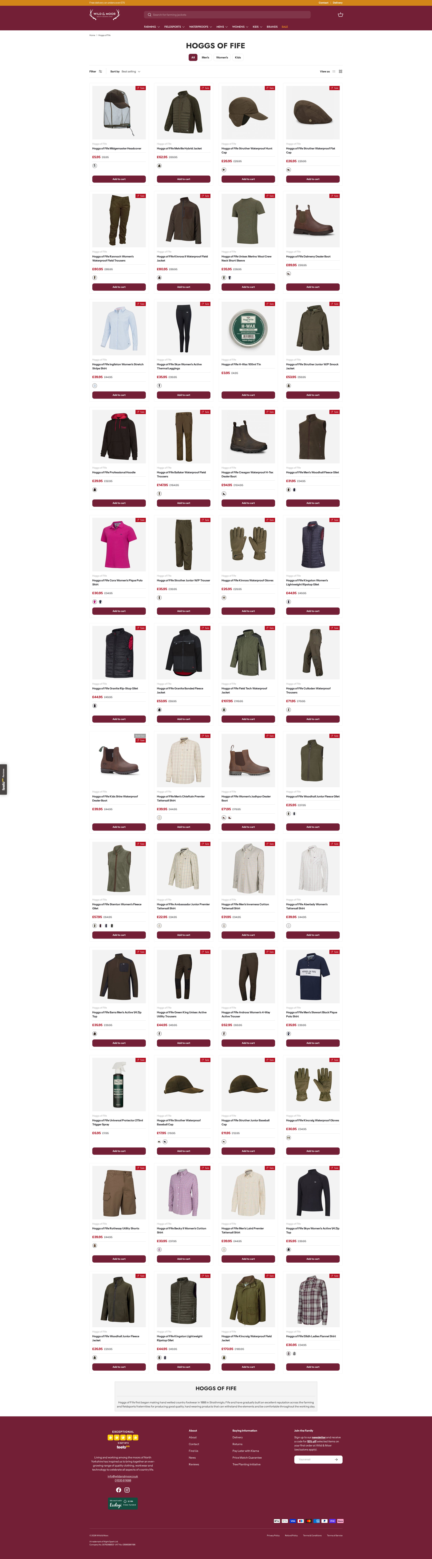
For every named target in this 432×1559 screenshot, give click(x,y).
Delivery (338, 2)
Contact (323, 2)
